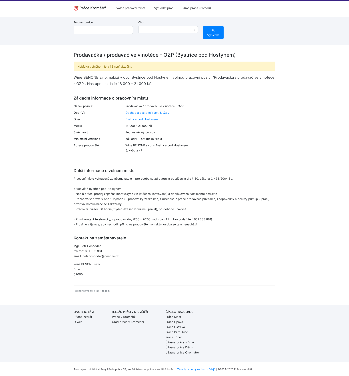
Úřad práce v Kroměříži (128, 322)
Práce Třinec (173, 337)
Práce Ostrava (175, 327)
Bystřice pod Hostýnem (141, 119)
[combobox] (168, 29)
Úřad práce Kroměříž (197, 8)
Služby (164, 112)
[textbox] (146, 29)
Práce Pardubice (176, 332)
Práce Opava (174, 322)
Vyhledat (213, 35)
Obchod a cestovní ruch (141, 112)
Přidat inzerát (83, 317)
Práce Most (173, 317)
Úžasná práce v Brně (179, 342)
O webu (79, 322)
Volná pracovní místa (130, 8)
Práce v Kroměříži (124, 317)
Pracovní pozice (83, 22)
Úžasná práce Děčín (179, 347)
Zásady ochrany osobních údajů (196, 369)
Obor (141, 22)
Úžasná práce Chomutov (182, 352)
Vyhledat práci (164, 8)
